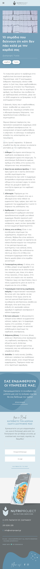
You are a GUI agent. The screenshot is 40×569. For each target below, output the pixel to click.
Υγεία (16, 55)
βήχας (31, 335)
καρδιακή (18, 310)
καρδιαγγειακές (12, 95)
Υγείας (16, 89)
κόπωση (20, 196)
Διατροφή (8, 55)
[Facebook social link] (24, 564)
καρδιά (7, 62)
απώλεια (17, 357)
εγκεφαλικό (17, 125)
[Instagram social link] (27, 564)
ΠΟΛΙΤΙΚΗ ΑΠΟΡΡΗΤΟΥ (10, 541)
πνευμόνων (31, 242)
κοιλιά (7, 277)
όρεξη (25, 169)
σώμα (27, 158)
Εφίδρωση (9, 210)
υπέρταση (9, 133)
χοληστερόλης (19, 135)
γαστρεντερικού (16, 245)
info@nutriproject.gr (13, 530)
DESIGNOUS (19, 544)
